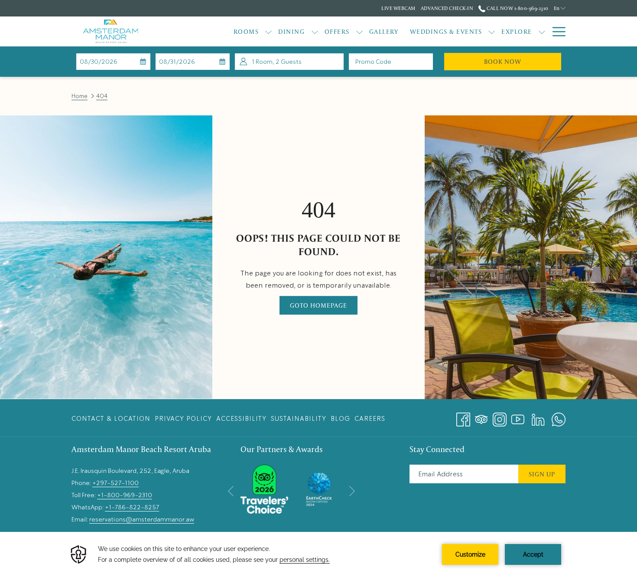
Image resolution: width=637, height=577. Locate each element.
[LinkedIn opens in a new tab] (538, 417)
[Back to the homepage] (111, 31)
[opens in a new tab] (264, 487)
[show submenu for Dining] (315, 31)
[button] (113, 61)
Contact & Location (111, 418)
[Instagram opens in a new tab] (500, 417)
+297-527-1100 (115, 483)
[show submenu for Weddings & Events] (492, 31)
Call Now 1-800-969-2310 (517, 8)
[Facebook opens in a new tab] (463, 417)
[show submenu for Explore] (542, 31)
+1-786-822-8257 (132, 507)
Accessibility (241, 418)
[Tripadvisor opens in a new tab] (481, 417)
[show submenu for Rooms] (268, 31)
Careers (369, 418)
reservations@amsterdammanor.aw (141, 519)
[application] (318, 554)
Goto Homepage (318, 306)
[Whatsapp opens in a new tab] (559, 417)
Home (80, 96)
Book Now (522, 61)
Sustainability (298, 418)
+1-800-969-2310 (124, 495)
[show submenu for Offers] (359, 31)
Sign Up (542, 474)
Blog (340, 418)
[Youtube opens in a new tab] (518, 417)
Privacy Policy (183, 418)
